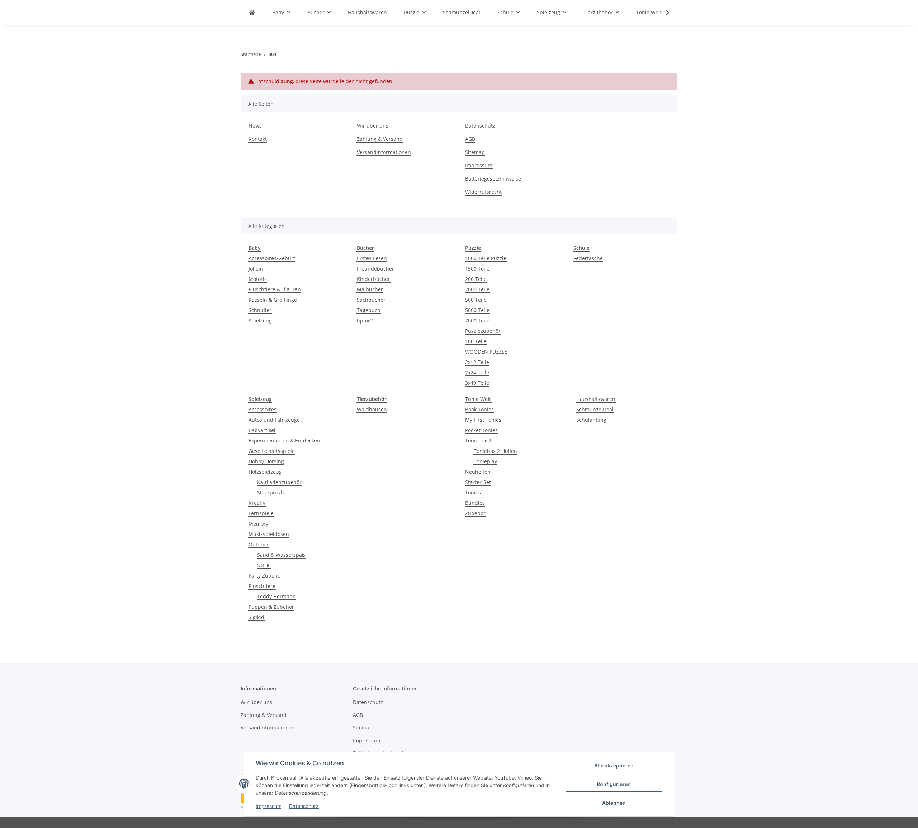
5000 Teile (477, 310)
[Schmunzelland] (252, 12)
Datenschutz (304, 806)
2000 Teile (477, 289)
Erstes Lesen (372, 258)
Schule (581, 247)
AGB (470, 138)
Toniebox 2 (478, 440)
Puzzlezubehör (483, 330)
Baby (255, 247)
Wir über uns (372, 125)
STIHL (263, 565)
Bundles (475, 502)
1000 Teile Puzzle (485, 258)
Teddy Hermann (276, 596)
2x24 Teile (477, 372)
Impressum (268, 806)
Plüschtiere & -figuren (275, 289)
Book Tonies (479, 409)
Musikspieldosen (269, 534)
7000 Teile (477, 320)
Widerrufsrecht (483, 191)
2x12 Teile (477, 362)
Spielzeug (260, 320)
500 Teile (476, 299)
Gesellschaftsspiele (272, 450)
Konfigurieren (614, 784)
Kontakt (258, 138)
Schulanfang (591, 419)
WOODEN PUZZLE (486, 351)
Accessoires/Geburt (272, 258)
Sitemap (475, 152)
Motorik (258, 279)
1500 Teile (477, 268)
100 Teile (476, 341)
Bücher (365, 247)
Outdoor (259, 544)
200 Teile (476, 279)
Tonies (473, 492)
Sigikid (256, 617)
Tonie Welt (478, 399)
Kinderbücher (373, 279)
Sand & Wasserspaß (281, 554)
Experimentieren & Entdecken (284, 440)
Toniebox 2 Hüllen (495, 450)
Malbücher (370, 289)
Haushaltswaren (595, 399)
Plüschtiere (262, 586)
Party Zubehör (266, 575)
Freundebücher (375, 268)
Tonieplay (485, 461)
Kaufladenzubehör (279, 482)
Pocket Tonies (481, 430)
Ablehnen (614, 803)
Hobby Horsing (266, 461)
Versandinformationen (384, 152)
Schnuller (260, 310)
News (255, 125)
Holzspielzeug (265, 471)
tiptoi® (365, 320)
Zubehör (475, 513)
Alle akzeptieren (614, 765)
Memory (258, 523)
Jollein (256, 268)
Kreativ (257, 502)
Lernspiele (261, 513)
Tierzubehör (372, 399)
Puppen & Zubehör (271, 606)
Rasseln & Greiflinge (273, 299)
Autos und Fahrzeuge (274, 419)
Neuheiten (478, 471)
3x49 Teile (477, 382)
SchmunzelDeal (595, 409)
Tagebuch (368, 310)
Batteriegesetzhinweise (493, 178)
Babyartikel (262, 430)
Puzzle (473, 247)
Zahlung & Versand (380, 138)
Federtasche (588, 258)
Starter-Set (478, 482)
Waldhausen (372, 409)
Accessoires (262, 409)
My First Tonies (483, 419)
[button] (663, 12)
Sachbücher (371, 299)
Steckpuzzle (271, 492)
